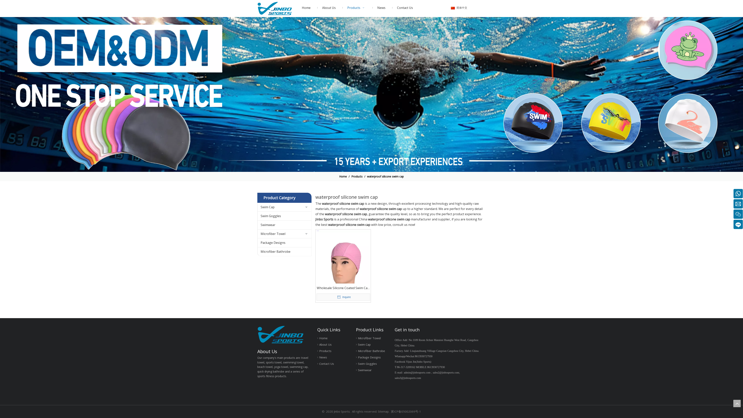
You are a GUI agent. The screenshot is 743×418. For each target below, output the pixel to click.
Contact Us (326, 364)
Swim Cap (268, 207)
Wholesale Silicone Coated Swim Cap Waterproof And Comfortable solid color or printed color (343, 288)
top (737, 403)
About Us (325, 344)
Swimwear (268, 225)
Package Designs (273, 243)
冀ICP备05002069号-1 (406, 411)
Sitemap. (383, 411)
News (323, 357)
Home (323, 338)
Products (325, 351)
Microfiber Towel (273, 234)
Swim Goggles (271, 216)
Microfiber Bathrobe (275, 251)
